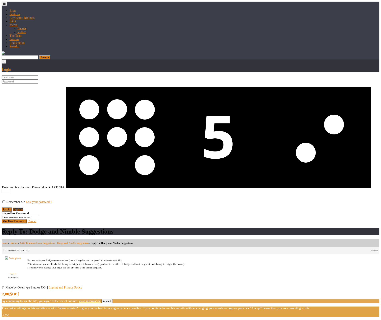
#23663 (374, 250)
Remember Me (15, 202)
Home (5, 243)
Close (5, 315)
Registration (17, 42)
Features (15, 14)
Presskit (14, 46)
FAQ (13, 21)
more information (90, 301)
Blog (13, 10)
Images (21, 28)
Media (13, 25)
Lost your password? (39, 202)
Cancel (32, 221)
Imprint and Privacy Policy (65, 287)
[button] (3, 53)
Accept (107, 301)
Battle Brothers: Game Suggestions (37, 243)
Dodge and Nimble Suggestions (73, 243)
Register (18, 209)
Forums (14, 39)
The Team (16, 35)
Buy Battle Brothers (22, 17)
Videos (21, 32)
